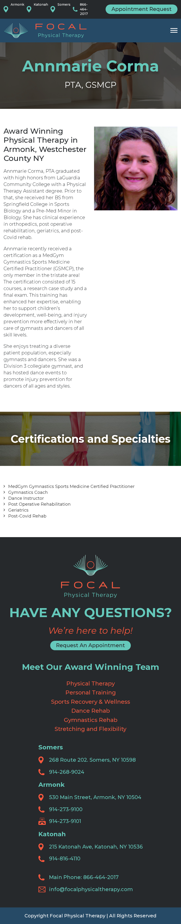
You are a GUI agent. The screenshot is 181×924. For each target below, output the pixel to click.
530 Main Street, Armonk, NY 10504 (95, 797)
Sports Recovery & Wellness (90, 701)
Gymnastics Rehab (90, 719)
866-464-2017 (84, 9)
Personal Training (90, 692)
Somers (64, 4)
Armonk (17, 4)
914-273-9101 (65, 821)
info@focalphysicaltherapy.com (91, 889)
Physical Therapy (90, 683)
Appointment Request (141, 9)
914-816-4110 (64, 858)
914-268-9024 (66, 772)
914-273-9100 (65, 809)
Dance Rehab (90, 710)
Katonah (41, 4)
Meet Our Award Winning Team (90, 667)
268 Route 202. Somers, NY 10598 (92, 760)
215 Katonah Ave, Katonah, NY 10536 (96, 847)
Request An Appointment (90, 645)
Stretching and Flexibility (90, 728)
